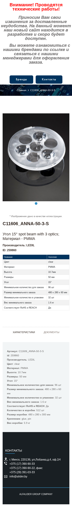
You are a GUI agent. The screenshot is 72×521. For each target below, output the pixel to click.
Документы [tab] (51, 332)
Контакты (49, 79)
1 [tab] (36, 203)
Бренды (21, 79)
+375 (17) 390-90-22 (22, 468)
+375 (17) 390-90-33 (22, 463)
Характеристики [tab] (24, 332)
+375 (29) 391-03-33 (22, 472)
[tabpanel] (36, 157)
